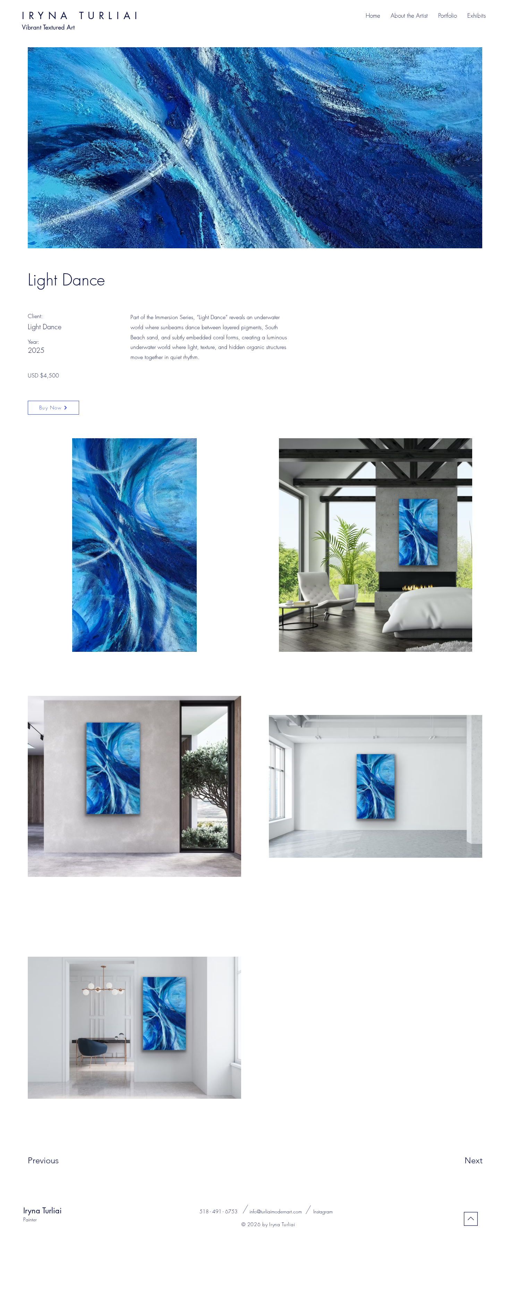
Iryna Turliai (42, 1210)
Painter (30, 1219)
